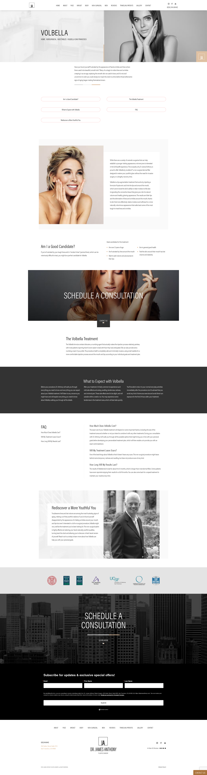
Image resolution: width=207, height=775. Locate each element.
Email (46, 681)
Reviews (114, 5)
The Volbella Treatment (136, 99)
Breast (79, 5)
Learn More (103, 640)
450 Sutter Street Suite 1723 (49, 746)
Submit (103, 703)
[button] (168, 3)
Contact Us (104, 320)
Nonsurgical (51, 39)
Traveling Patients (126, 5)
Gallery (139, 5)
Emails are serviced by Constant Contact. (112, 695)
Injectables (61, 39)
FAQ (136, 109)
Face (72, 5)
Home (58, 5)
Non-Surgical (97, 5)
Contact (148, 5)
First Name (88, 681)
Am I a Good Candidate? (70, 99)
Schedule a (103, 620)
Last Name (128, 681)
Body (87, 5)
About (65, 5)
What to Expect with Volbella (71, 109)
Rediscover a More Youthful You (71, 120)
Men (106, 5)
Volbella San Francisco (76, 39)
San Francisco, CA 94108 (48, 748)
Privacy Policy (162, 767)
